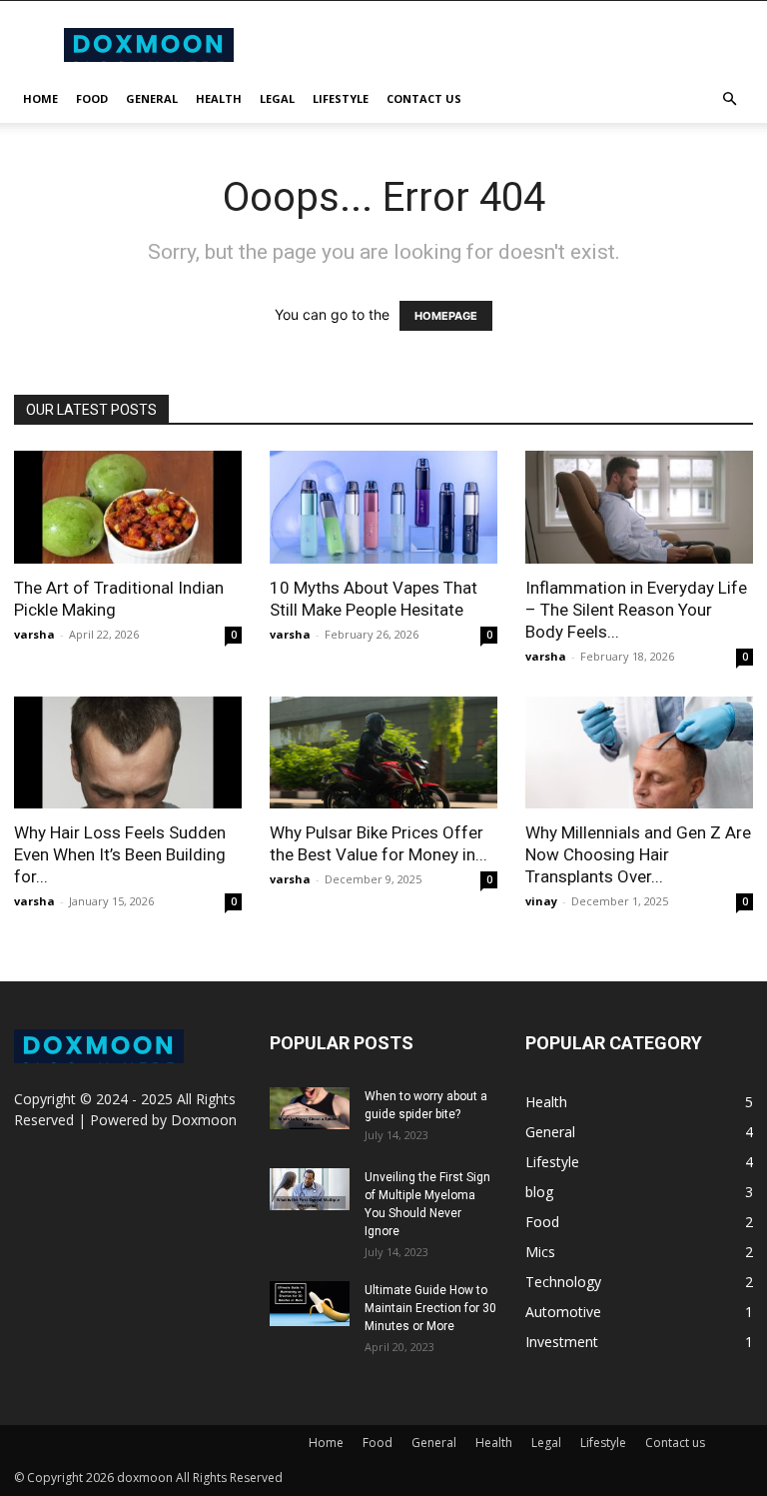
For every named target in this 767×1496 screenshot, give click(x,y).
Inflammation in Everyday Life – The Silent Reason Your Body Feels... (636, 610)
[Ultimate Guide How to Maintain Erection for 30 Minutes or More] (310, 1303)
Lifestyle (341, 98)
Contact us (423, 98)
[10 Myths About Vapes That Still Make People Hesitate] (383, 507)
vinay (541, 900)
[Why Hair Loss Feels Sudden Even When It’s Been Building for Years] (128, 753)
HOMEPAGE (445, 316)
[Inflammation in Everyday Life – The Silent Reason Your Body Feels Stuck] (639, 507)
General (152, 98)
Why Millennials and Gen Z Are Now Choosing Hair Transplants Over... (638, 854)
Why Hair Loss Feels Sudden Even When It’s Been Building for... (120, 854)
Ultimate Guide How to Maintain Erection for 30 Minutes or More (430, 1308)
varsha (34, 634)
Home (40, 98)
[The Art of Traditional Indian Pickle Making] (128, 507)
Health (219, 98)
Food (92, 98)
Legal (277, 98)
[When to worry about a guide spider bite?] (310, 1108)
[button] (729, 99)
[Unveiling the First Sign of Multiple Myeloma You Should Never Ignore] (310, 1189)
